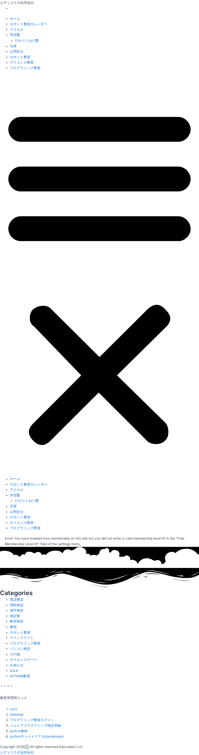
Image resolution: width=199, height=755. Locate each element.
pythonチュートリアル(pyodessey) (37, 736)
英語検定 (17, 599)
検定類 (15, 616)
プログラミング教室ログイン (32, 720)
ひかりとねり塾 (27, 40)
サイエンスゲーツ (23, 659)
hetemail (16, 714)
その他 (15, 654)
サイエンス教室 (22, 62)
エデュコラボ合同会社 (17, 752)
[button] (99, 276)
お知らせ (17, 665)
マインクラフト (22, 638)
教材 (13, 627)
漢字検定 (17, 610)
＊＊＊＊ (7, 686)
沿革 (13, 46)
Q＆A (14, 671)
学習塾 (15, 35)
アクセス (17, 29)
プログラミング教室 (25, 68)
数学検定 (17, 621)
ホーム (15, 19)
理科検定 (17, 605)
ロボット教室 (20, 57)
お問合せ (17, 51)
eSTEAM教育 (20, 676)
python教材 (19, 731)
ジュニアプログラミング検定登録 (35, 725)
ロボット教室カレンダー (28, 24)
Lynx (13, 709)
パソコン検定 (20, 649)
